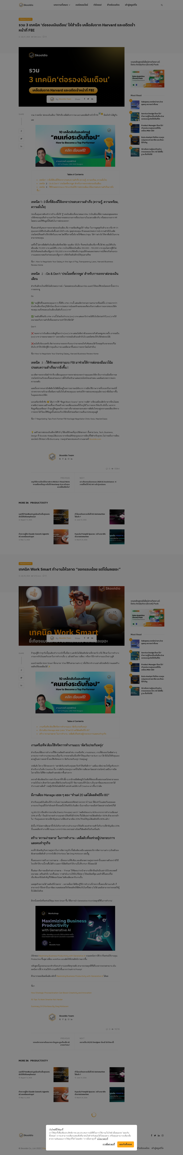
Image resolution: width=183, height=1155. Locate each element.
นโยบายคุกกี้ (102, 1139)
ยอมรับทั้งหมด (125, 1144)
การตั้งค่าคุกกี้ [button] (109, 1144)
